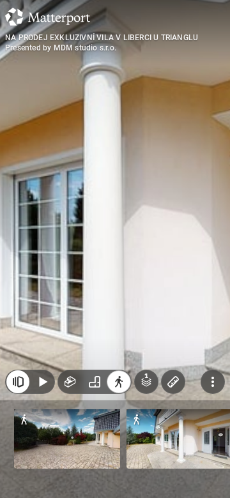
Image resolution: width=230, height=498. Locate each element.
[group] (94, 382)
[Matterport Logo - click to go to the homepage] (48, 16)
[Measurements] (173, 382)
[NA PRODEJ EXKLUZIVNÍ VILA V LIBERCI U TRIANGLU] (115, 249)
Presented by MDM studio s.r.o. (60, 47)
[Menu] (213, 382)
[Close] (17, 381)
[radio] (70, 381)
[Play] (42, 381)
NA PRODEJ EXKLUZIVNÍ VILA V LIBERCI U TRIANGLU (101, 37)
